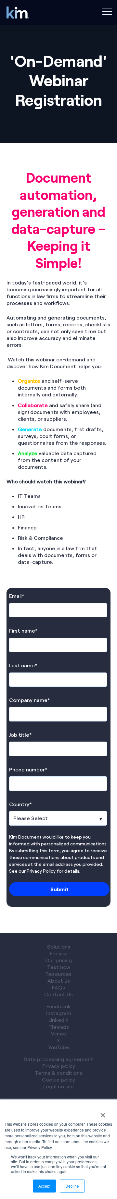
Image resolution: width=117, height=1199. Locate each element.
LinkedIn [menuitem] (58, 1020)
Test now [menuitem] (58, 967)
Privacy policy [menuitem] (58, 1066)
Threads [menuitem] (58, 1026)
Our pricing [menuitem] (58, 960)
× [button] (103, 1113)
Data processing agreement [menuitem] (58, 1059)
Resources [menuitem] (59, 974)
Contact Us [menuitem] (58, 994)
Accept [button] (44, 1186)
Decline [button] (72, 1186)
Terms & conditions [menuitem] (58, 1073)
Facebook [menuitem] (58, 1006)
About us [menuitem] (58, 980)
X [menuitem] (58, 1040)
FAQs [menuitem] (58, 987)
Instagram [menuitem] (58, 1013)
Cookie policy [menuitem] (58, 1079)
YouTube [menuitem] (58, 1047)
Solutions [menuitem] (58, 946)
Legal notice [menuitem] (58, 1086)
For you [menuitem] (59, 953)
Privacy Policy (41, 871)
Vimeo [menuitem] (58, 1033)
